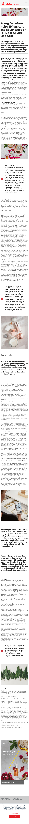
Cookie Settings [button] (14, 813)
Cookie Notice (15, 811)
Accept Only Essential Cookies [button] (14, 820)
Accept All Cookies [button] (14, 816)
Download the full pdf (8, 782)
